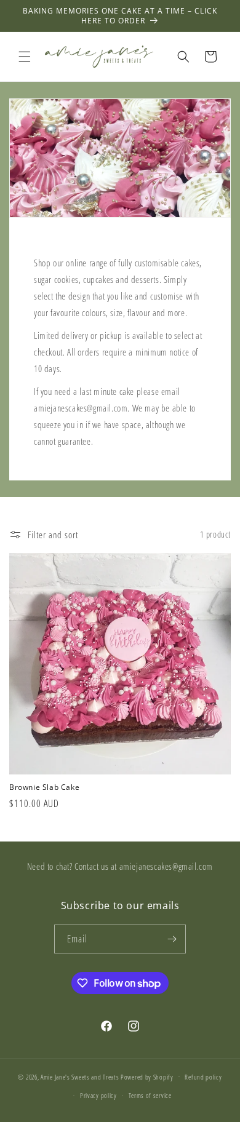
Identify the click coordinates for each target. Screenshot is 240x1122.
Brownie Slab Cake (44, 787)
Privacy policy (98, 1095)
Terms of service (150, 1095)
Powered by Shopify (147, 1076)
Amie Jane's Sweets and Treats (80, 1076)
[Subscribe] (171, 939)
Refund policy (203, 1076)
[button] (24, 56)
